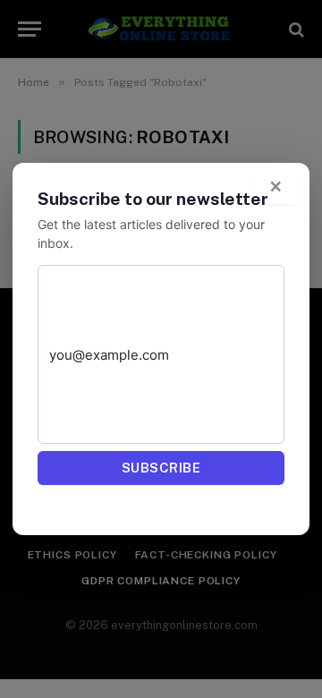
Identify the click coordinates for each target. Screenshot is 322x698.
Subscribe (161, 467)
